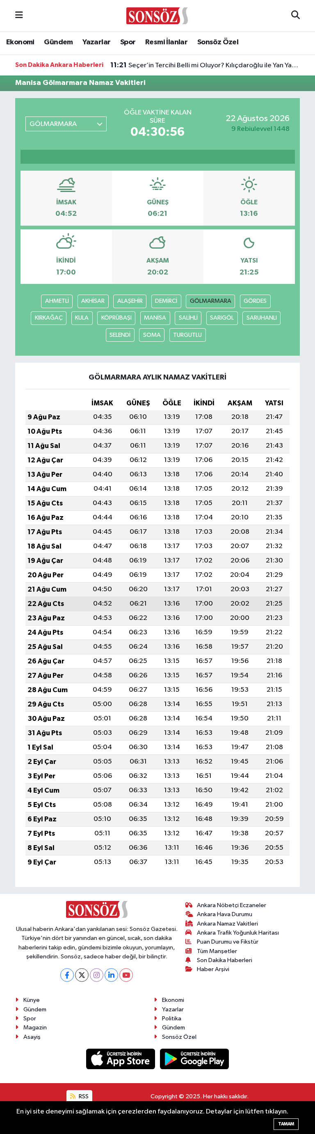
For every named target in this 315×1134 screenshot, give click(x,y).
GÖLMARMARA (210, 301)
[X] (82, 975)
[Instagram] (96, 975)
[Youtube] (126, 975)
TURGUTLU (187, 335)
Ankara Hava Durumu (224, 914)
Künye (31, 1000)
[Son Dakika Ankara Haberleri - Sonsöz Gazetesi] (157, 15)
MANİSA (155, 318)
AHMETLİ (57, 301)
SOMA (152, 335)
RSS (83, 1096)
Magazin (35, 1027)
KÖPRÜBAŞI (116, 318)
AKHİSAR (93, 301)
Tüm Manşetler (217, 951)
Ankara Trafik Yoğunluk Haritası (238, 933)
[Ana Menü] (19, 15)
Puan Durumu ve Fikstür (227, 942)
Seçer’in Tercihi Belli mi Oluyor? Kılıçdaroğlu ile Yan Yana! (205, 65)
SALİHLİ (188, 318)
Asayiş (32, 1037)
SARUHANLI (262, 318)
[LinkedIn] (111, 975)
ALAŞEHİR (130, 301)
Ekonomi (20, 42)
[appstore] (121, 1058)
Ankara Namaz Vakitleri (227, 924)
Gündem (58, 42)
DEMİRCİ (166, 301)
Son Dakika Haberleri (224, 960)
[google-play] (194, 1058)
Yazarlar (96, 42)
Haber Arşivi (213, 969)
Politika (171, 1018)
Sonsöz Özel (217, 42)
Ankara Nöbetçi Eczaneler (231, 905)
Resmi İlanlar (166, 42)
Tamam (286, 1124)
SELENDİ (120, 335)
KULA (82, 318)
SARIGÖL (222, 318)
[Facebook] (67, 975)
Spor (128, 42)
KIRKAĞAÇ (49, 318)
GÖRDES (255, 301)
